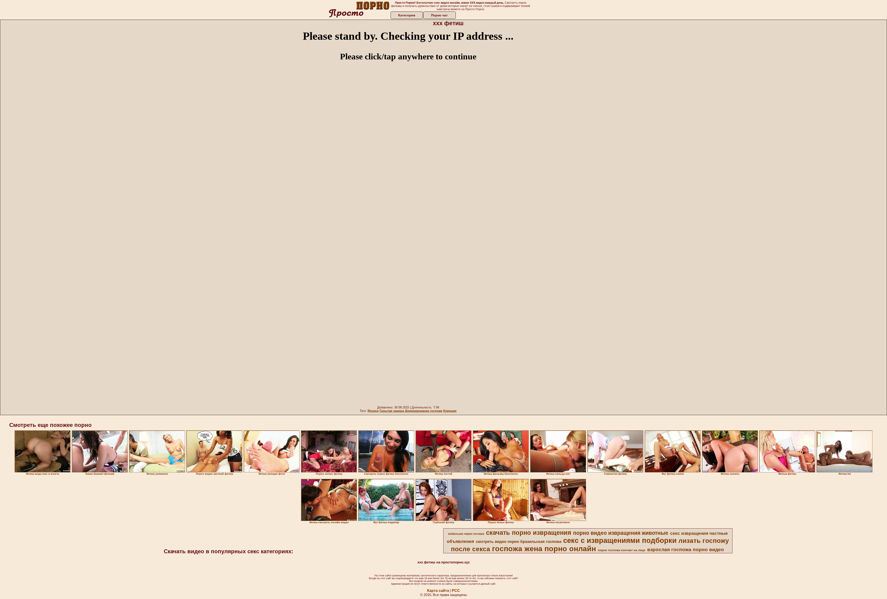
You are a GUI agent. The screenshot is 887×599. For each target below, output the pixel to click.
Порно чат (439, 15)
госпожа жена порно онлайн (544, 548)
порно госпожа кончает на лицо (621, 550)
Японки (373, 411)
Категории (406, 15)
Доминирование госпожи (423, 411)
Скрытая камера (392, 411)
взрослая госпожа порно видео (685, 549)
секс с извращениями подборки (620, 540)
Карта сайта (438, 591)
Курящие (449, 411)
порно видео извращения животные (620, 533)
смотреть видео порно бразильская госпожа (518, 541)
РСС (456, 591)
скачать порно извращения (528, 532)
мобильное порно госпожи (466, 533)
